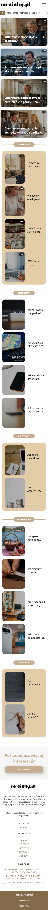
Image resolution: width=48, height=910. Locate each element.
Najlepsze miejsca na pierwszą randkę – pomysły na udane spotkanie (34, 538)
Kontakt (24, 827)
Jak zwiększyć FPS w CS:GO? (35, 344)
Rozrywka (24, 519)
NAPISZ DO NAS (24, 769)
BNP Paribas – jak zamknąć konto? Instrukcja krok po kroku (34, 262)
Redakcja (24, 823)
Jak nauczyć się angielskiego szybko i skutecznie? (36, 603)
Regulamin (24, 906)
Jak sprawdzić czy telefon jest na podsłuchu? (36, 409)
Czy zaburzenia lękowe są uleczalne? (33, 682)
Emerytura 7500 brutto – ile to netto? (24, 39)
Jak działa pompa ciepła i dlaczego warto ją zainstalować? (36, 636)
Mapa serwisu (24, 900)
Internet (24, 293)
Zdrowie (24, 662)
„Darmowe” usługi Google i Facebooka (24, 882)
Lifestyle (24, 436)
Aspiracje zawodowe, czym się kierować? (33, 456)
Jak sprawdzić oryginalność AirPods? (35, 311)
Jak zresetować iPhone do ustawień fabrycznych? (36, 377)
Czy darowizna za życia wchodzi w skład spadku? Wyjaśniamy (23, 130)
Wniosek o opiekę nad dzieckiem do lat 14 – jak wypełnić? (34, 197)
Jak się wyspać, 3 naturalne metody (33, 715)
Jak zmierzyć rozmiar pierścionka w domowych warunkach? (35, 570)
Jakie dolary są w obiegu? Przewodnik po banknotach (34, 230)
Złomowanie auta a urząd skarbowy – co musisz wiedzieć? (23, 69)
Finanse (24, 144)
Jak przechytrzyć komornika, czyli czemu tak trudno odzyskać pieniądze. (35, 489)
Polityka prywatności (24, 895)
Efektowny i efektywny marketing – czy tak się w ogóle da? (24, 871)
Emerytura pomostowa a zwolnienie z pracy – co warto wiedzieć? (22, 100)
